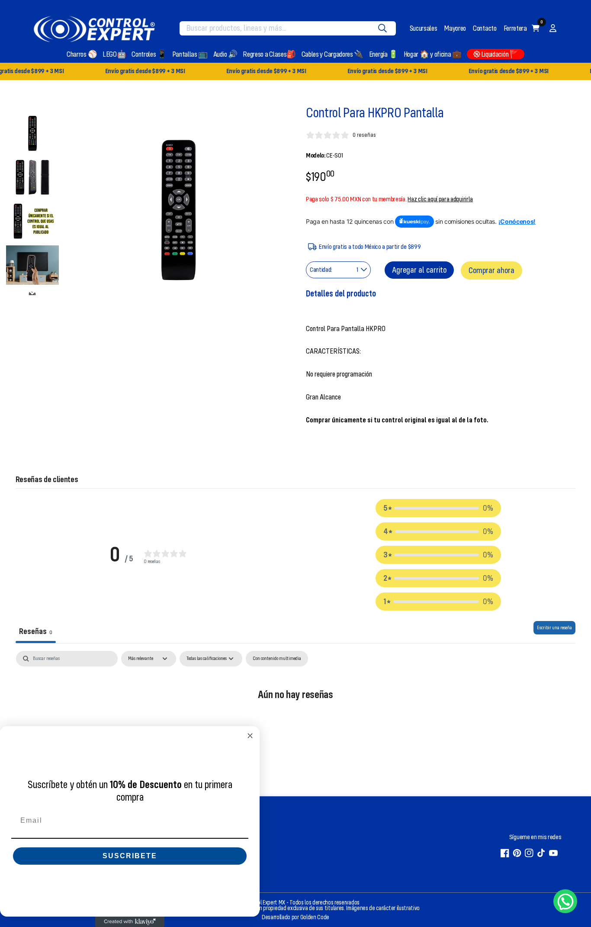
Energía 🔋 (383, 54)
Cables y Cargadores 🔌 (332, 54)
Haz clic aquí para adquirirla (440, 199)
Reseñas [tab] (35, 631)
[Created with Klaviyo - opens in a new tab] (129, 922)
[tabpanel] (296, 721)
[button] (438, 508)
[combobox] (281, 28)
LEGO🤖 (114, 54)
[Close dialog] (250, 736)
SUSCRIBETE (130, 855)
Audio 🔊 (225, 54)
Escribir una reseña (554, 627)
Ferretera (515, 28)
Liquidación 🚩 (500, 54)
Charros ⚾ (82, 54)
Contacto (484, 28)
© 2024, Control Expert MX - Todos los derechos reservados (292, 902)
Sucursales (423, 28)
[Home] (94, 28)
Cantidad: (321, 270)
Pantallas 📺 (190, 54)
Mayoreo (455, 28)
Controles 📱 (149, 54)
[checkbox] (277, 658)
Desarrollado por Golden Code (295, 917)
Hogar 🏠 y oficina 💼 (433, 54)
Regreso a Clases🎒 (269, 54)
